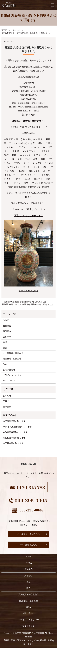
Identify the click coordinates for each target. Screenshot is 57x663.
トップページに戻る (28, 290)
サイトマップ (9, 381)
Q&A (5, 364)
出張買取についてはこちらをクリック (28, 127)
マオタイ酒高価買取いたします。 (18, 427)
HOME (4, 30)
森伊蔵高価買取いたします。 (16, 432)
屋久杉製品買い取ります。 (15, 438)
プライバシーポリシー (13, 375)
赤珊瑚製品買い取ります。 (15, 421)
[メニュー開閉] (52, 5)
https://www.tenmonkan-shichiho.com (30, 107)
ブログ (6, 401)
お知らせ (16, 30)
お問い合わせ (9, 370)
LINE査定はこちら (28, 545)
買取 (5, 342)
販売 (5, 348)
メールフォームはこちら (28, 534)
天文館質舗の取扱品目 (13, 353)
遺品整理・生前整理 (12, 359)
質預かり (7, 337)
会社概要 (7, 326)
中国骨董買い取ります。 (14, 443)
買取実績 (7, 407)
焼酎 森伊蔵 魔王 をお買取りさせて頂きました (25, 302)
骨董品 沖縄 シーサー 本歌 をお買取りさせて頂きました (27, 304)
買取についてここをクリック (28, 215)
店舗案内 (7, 331)
